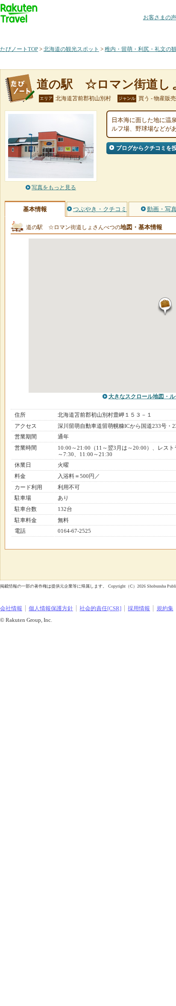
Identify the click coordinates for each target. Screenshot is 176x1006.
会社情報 (11, 608)
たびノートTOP (19, 49)
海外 (65, 32)
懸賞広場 (100, 32)
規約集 (165, 608)
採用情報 (139, 608)
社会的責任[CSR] (100, 608)
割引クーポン (135, 32)
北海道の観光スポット (71, 49)
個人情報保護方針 (51, 608)
